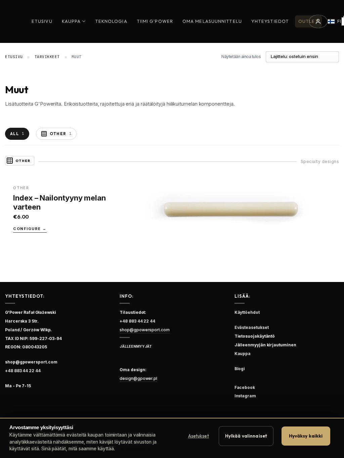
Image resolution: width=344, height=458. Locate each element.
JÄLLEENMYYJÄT (136, 346)
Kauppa (71, 21)
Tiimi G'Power (155, 21)
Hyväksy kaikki (306, 436)
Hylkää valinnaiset (246, 436)
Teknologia (111, 21)
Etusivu (42, 21)
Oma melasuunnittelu (212, 21)
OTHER (61, 133)
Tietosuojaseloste (135, 448)
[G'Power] (11, 21)
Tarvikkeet (47, 56)
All (17, 133)
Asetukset (198, 436)
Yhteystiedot (270, 21)
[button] (318, 21)
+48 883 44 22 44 (23, 370)
